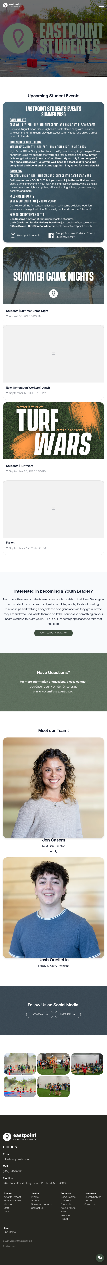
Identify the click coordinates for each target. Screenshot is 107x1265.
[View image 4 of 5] (53, 1086)
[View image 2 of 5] (20, 1086)
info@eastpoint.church (17, 1159)
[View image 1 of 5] (20, 1063)
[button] (101, 5)
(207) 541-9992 (12, 1171)
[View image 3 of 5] (53, 1063)
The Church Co (8, 1246)
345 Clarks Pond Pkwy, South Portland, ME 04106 (34, 1183)
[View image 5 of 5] (87, 1063)
